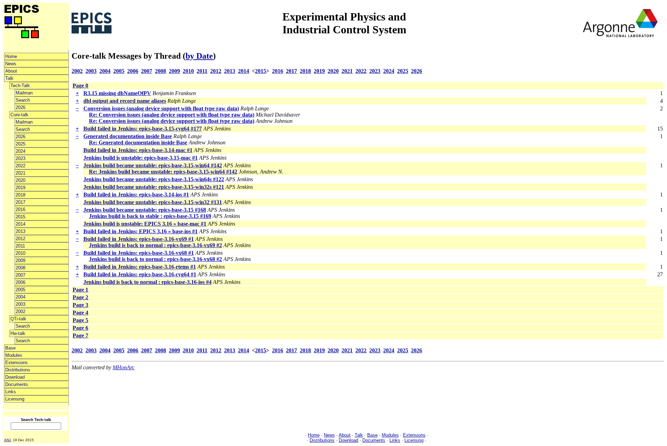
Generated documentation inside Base (127, 136)
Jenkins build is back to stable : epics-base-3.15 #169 (150, 216)
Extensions (16, 362)
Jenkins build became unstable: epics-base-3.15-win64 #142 (152, 165)
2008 (20, 267)
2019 (20, 187)
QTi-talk (18, 318)
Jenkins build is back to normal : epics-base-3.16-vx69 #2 (155, 245)
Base (10, 348)
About (11, 71)
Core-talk (19, 114)
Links (10, 391)
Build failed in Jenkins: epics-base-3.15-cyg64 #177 (142, 129)
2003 (20, 304)
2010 (20, 253)
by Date (199, 55)
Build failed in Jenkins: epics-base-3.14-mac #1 (137, 150)
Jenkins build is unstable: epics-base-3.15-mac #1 (140, 158)
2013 (20, 231)
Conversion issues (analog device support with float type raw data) (161, 108)
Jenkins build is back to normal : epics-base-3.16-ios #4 (147, 282)
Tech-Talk (20, 85)
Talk (9, 78)
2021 (20, 173)
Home (11, 56)
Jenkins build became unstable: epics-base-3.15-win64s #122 (153, 179)
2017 (20, 202)
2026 (20, 107)
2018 (20, 194)
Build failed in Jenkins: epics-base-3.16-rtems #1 (139, 267)
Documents (16, 384)
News (10, 63)
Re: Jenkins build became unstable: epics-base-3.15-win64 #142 (163, 172)
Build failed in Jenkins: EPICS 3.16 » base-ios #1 (140, 231)
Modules (13, 355)
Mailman (24, 92)
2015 (20, 216)
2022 (20, 165)
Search (23, 100)
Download (15, 377)
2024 (20, 151)
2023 (20, 158)
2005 (20, 289)
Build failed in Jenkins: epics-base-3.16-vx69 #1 (138, 239)
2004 (20, 297)
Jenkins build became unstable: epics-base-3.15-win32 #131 (152, 202)
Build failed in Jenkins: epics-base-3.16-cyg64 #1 (139, 274)
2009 (20, 260)
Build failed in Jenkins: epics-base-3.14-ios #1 (136, 194)
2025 (20, 143)
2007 (20, 275)
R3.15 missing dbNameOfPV (117, 93)
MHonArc (123, 367)
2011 (20, 246)
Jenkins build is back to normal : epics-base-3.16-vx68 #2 (155, 259)
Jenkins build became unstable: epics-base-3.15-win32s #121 (153, 187)
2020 (20, 180)
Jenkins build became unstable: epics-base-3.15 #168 (144, 210)
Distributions (17, 369)
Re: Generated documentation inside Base (138, 142)
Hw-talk (17, 333)
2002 (20, 311)
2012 (20, 238)
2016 (20, 209)
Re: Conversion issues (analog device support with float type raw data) (171, 115)
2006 (20, 282)
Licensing (14, 399)
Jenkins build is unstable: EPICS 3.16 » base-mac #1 (144, 224)
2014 (20, 224)
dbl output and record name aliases (124, 101)
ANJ (7, 440)
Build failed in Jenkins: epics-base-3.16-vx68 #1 (138, 253)
